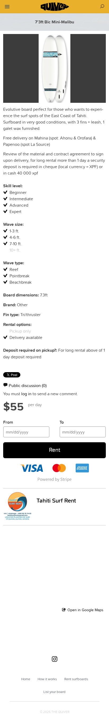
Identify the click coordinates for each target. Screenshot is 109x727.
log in (26, 394)
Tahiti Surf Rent (56, 500)
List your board (54, 691)
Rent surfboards (76, 679)
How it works (47, 679)
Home (25, 679)
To (62, 422)
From (8, 422)
